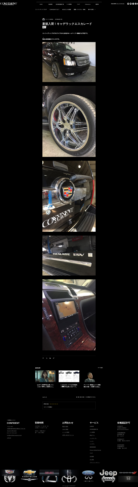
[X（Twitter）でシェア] (46, 358)
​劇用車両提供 (93, 447)
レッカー (92, 441)
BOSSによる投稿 (66, 9)
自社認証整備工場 (94, 429)
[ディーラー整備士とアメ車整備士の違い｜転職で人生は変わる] (92, 376)
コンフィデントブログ (41, 9)
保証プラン (92, 435)
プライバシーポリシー (95, 462)
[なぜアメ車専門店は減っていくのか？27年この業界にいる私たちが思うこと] (45, 376)
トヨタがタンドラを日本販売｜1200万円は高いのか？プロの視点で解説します (68, 386)
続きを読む (91, 9)
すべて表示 (100, 367)
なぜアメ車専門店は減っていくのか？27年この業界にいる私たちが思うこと (45, 386)
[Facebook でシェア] (43, 358)
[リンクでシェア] (53, 358)
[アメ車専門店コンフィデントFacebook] (136, 4)
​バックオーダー (93, 438)
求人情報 (92, 459)
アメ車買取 (92, 432)
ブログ (91, 453)
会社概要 (92, 456)
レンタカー (92, 443)
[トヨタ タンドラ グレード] (69, 376)
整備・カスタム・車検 (79, 9)
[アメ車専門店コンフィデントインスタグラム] (133, 4)
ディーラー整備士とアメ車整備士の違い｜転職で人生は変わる (92, 386)
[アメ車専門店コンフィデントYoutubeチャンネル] (131, 4)
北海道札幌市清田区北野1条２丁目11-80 (16, 428)
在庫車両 (92, 426)
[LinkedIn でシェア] (50, 358)
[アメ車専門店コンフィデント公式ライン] (128, 4)
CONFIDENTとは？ (54, 9)
